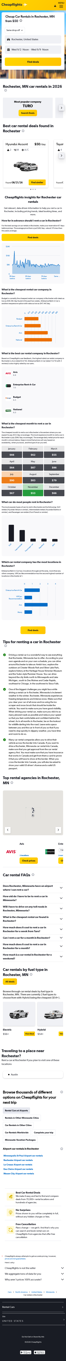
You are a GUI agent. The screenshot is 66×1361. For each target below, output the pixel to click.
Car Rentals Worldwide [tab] (17, 1132)
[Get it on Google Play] (25, 1353)
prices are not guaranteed (15, 1259)
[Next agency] (58, 830)
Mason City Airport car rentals (19, 1173)
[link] (28, 113)
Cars (10, 1292)
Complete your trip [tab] (43, 1132)
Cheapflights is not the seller (20, 1268)
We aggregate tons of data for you (23, 1273)
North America (21, 1292)
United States (36, 1292)
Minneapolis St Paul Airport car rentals (23, 1155)
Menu (61, 3)
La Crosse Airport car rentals (18, 1164)
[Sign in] (55, 6)
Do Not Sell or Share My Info (33, 1337)
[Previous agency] (8, 830)
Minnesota (50, 1292)
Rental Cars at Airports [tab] (16, 1110)
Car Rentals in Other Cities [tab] (18, 1125)
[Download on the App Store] (39, 1353)
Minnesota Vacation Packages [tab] (20, 1140)
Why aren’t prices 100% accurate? (23, 1279)
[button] (20, 21)
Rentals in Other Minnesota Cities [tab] (22, 1118)
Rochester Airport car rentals (18, 1160)
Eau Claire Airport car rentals (18, 1169)
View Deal (29, 1034)
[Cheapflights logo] (12, 4)
